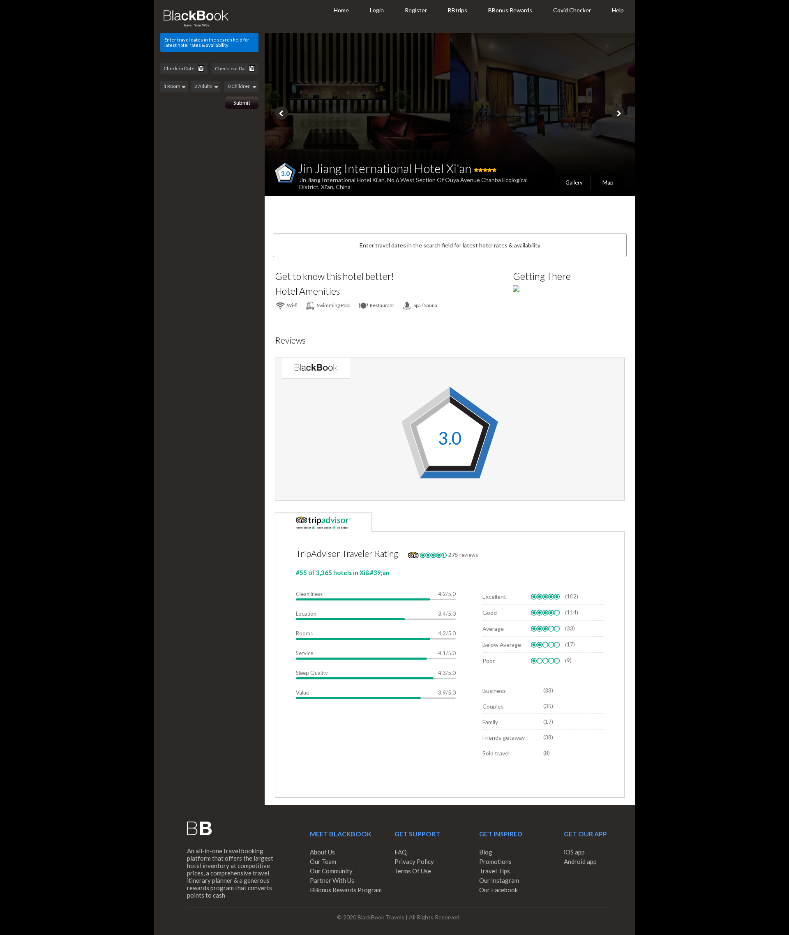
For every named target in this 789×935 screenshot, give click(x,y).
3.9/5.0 (447, 692)
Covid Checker (572, 10)
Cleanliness (309, 594)
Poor (488, 660)
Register (416, 10)
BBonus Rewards (510, 10)
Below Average (501, 644)
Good (489, 612)
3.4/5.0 (447, 613)
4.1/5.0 (447, 653)
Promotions (495, 861)
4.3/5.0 (447, 673)
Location (306, 613)
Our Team (323, 861)
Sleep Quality (312, 673)
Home (341, 10)
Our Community (331, 871)
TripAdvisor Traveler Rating (347, 553)
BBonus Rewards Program (346, 889)
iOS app (574, 852)
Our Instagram (499, 880)
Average (493, 628)
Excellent (494, 596)
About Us (322, 852)
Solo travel (496, 753)
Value (302, 692)
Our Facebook (498, 889)
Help (618, 10)
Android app (580, 861)
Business (494, 690)
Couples (493, 706)
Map (608, 182)
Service (304, 653)
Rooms (304, 633)
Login (377, 10)
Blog (485, 852)
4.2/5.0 (447, 594)
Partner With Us (332, 880)
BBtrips (457, 10)
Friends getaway (503, 737)
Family (490, 721)
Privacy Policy (414, 861)
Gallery (574, 182)
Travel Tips (494, 871)
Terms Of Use (412, 871)
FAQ (400, 852)
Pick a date (201, 68)
